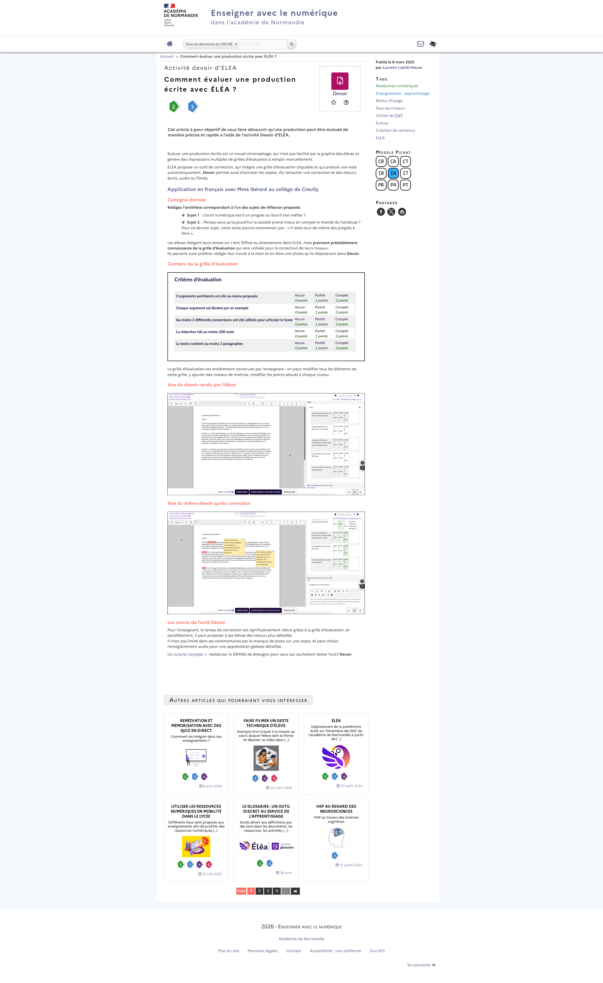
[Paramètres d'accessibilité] (433, 44)
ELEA (380, 138)
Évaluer (382, 123)
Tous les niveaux (390, 108)
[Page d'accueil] (170, 44)
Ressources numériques (397, 86)
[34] (295, 891)
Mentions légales (263, 951)
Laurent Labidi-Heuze (402, 67)
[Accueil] (181, 15)
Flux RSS (377, 951)
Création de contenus (395, 130)
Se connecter (419, 965)
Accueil (167, 56)
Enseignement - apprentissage (403, 93)
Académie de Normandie (302, 939)
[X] (391, 211)
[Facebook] (381, 211)
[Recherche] (292, 44)
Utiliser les (389, 116)
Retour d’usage (389, 101)
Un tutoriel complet (185, 654)
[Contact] (420, 44)
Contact (293, 951)
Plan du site (228, 951)
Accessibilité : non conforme (335, 951)
